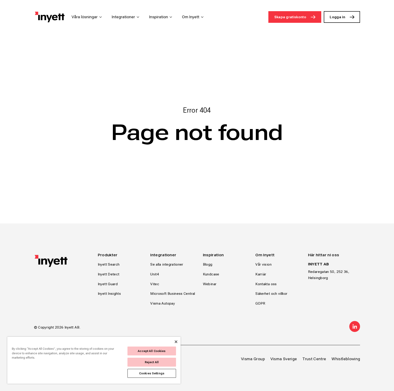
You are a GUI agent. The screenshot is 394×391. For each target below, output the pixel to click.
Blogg (208, 264)
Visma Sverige (283, 358)
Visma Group (253, 358)
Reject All (152, 362)
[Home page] (49, 17)
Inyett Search (109, 264)
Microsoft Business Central (172, 293)
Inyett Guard (108, 284)
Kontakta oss (266, 284)
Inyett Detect (108, 274)
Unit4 (154, 274)
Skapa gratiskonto (290, 17)
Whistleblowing (346, 358)
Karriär (260, 274)
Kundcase (211, 274)
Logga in (337, 17)
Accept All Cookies (152, 351)
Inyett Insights (109, 293)
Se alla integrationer (166, 264)
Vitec (154, 284)
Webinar (210, 284)
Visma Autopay (162, 303)
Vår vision (263, 264)
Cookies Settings (151, 373)
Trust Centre (314, 358)
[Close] (176, 341)
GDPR (260, 303)
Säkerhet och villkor (271, 293)
